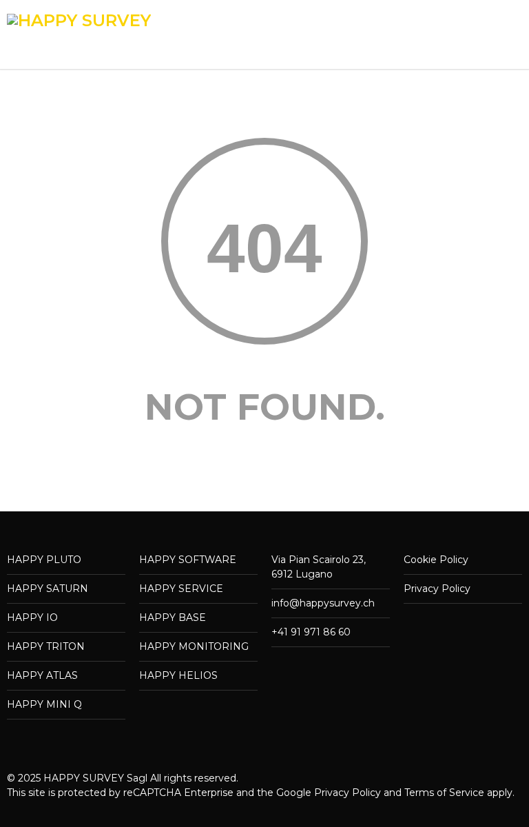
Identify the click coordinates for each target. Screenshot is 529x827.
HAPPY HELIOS (178, 675)
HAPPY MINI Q (44, 704)
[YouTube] (508, 809)
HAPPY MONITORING (194, 646)
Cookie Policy (436, 559)
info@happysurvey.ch (323, 603)
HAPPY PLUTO (44, 559)
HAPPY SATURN (47, 588)
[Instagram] (453, 809)
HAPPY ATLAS (42, 675)
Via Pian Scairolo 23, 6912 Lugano (318, 566)
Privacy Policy (437, 588)
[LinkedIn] (481, 809)
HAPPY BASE (172, 617)
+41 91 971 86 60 (311, 632)
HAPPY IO (32, 617)
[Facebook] (425, 809)
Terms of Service (444, 792)
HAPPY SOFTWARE (187, 559)
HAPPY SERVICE (181, 588)
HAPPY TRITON (46, 646)
